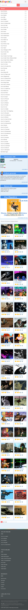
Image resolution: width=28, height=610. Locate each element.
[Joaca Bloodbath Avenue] (7, 463)
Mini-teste (3, 562)
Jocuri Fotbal (3, 29)
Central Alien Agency (6, 359)
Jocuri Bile (3, 17)
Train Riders (18, 516)
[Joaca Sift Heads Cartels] (20, 354)
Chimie (2, 582)
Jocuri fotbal (3, 540)
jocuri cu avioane (5, 137)
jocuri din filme (4, 135)
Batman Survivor (19, 375)
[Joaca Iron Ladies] (20, 338)
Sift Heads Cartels (19, 359)
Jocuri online (5, 531)
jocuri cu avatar (4, 141)
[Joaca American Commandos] (20, 322)
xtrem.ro (7, 605)
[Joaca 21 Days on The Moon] (7, 401)
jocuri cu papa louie (5, 74)
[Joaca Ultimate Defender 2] (20, 307)
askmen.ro (11, 603)
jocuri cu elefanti (4, 102)
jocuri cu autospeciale (6, 123)
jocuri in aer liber (5, 51)
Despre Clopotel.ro (4, 600)
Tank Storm (4, 516)
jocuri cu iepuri (4, 96)
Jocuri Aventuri (4, 13)
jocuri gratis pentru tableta (7, 60)
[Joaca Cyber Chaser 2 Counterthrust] (20, 276)
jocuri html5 (3, 53)
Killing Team (18, 422)
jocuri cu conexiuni (5, 94)
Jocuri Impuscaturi (5, 33)
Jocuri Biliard (3, 19)
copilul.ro (19, 603)
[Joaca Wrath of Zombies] (20, 260)
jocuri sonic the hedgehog (7, 111)
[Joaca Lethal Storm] (20, 494)
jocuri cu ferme (4, 127)
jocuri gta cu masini (5, 84)
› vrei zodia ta (24, 169)
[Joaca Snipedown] (20, 401)
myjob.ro (21, 604)
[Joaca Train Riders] (20, 510)
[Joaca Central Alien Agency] (7, 354)
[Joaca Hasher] (20, 244)
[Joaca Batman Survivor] (20, 369)
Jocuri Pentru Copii (5, 43)
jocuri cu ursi (4, 106)
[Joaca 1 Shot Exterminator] (20, 229)
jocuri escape (4, 68)
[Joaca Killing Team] (20, 416)
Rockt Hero (4, 422)
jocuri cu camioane (5, 145)
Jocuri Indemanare (5, 35)
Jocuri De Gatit (4, 25)
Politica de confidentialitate (6, 601)
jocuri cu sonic (4, 64)
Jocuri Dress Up (4, 27)
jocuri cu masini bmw (6, 78)
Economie (3, 588)
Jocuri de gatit (4, 542)
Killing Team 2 (4, 390)
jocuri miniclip (4, 139)
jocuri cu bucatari (5, 113)
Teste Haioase (4, 564)
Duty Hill (17, 390)
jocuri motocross (4, 90)
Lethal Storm (18, 500)
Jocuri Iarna (3, 31)
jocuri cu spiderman (5, 88)
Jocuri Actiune (4, 11)
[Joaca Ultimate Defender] (7, 322)
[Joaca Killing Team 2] (7, 385)
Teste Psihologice (5, 556)
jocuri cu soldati (4, 109)
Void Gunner (4, 281)
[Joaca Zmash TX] (20, 479)
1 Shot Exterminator (19, 234)
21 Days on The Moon (6, 406)
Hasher (16, 250)
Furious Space (4, 265)
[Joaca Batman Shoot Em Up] (7, 479)
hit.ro (11, 604)
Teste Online (5, 549)
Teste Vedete (4, 554)
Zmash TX (17, 484)
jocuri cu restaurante (6, 131)
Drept (2, 586)
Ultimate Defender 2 (19, 312)
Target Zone (17, 453)
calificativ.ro (15, 603)
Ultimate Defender (5, 328)
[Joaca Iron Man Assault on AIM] (7, 432)
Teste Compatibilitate (6, 560)
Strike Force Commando (7, 500)
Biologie (3, 580)
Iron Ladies (17, 344)
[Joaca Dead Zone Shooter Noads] (7, 369)
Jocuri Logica (4, 37)
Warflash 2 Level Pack (20, 437)
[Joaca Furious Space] (7, 260)
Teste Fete (3, 566)
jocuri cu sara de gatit (6, 119)
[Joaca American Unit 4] (7, 448)
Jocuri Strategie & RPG (6, 49)
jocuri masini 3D (4, 72)
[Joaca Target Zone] (20, 448)
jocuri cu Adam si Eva (6, 62)
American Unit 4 (5, 453)
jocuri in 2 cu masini (5, 80)
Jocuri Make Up (4, 39)
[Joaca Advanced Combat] (20, 463)
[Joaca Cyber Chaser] (7, 291)
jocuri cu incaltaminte (6, 115)
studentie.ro (3, 605)
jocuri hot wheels (5, 86)
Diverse (2, 584)
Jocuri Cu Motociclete (5, 23)
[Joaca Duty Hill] (20, 385)
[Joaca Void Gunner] (7, 276)
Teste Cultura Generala (6, 558)
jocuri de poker (4, 92)
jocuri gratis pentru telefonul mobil (8, 58)
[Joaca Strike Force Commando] (7, 494)
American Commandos (20, 328)
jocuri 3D (3, 70)
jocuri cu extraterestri (6, 133)
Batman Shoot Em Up (6, 484)
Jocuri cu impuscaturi (5, 544)
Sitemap (17, 600)
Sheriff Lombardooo (6, 344)
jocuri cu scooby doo (6, 66)
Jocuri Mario (3, 41)
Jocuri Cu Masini (4, 21)
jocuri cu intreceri (5, 147)
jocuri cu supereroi (5, 121)
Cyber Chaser (4, 297)
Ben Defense (18, 297)
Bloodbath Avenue (5, 469)
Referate (4, 574)
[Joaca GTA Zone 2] (7, 229)
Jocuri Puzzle (4, 45)
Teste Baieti (3, 568)
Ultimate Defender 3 (6, 312)
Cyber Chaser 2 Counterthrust (18, 282)
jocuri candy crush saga (6, 56)
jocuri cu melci (4, 100)
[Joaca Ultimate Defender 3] (7, 307)
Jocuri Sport (3, 47)
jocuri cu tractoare (5, 129)
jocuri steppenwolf (5, 76)
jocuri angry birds (5, 82)
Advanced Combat (19, 469)
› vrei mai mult (24, 182)
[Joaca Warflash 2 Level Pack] (20, 432)
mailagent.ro (17, 604)
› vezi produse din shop (22, 217)
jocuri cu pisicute (5, 98)
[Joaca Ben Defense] (20, 291)
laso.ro (13, 604)
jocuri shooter (4, 125)
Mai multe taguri (4, 151)
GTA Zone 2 (4, 234)
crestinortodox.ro (4, 604)
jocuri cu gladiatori (5, 143)
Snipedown (17, 406)
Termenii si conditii (22, 600)
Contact (13, 600)
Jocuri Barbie (4, 15)
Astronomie (3, 578)
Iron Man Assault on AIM (7, 437)
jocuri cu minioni (4, 117)
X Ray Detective (5, 250)
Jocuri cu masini (4, 536)
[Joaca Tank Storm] (7, 510)
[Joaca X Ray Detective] (7, 244)
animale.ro (6, 603)
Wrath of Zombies (19, 265)
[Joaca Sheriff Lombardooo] (7, 338)
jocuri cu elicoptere (5, 149)
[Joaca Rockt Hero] (7, 416)
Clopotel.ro (6, 2)
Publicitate (10, 600)
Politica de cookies (14, 601)
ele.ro (8, 604)
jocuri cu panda (4, 104)
